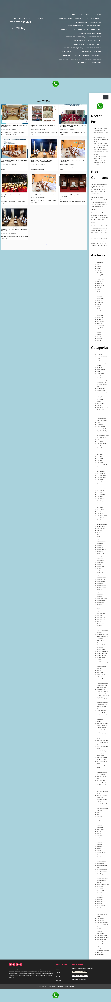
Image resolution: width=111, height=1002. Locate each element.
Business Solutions (101, 390)
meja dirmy (99, 556)
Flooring (99, 401)
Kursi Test (99, 511)
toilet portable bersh (101, 939)
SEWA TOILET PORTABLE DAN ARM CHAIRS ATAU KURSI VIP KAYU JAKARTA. (101, 130)
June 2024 (99, 306)
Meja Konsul (100, 573)
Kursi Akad (99, 445)
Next (47, 245)
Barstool (99, 375)
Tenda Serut (99, 903)
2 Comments (42, 164)
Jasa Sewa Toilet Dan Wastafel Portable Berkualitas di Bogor (102, 416)
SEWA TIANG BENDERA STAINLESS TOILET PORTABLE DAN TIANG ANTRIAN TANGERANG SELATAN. (100, 160)
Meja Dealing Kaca (101, 553)
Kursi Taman (100, 507)
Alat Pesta (99, 358)
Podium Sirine (100, 672)
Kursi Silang (100, 500)
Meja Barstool (100, 543)
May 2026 (99, 268)
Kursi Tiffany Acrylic (102, 515)
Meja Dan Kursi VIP (101, 549)
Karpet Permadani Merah (102, 433)
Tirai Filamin (100, 929)
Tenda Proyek (100, 895)
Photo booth (99, 668)
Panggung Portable (101, 657)
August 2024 (100, 302)
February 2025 (100, 298)
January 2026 (100, 277)
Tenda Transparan (101, 905)
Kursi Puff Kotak (101, 494)
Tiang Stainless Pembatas (102, 922)
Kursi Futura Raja (101, 471)
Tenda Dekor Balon (101, 861)
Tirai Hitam (99, 931)
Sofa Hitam (99, 823)
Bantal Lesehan (100, 373)
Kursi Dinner (100, 458)
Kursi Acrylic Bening (102, 443)
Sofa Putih (99, 835)
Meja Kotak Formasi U (102, 577)
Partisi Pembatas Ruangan (103, 662)
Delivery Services (101, 397)
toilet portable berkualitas (102, 937)
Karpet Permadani (101, 426)
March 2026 (99, 272)
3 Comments (13, 129)
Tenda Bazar (99, 857)
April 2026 (99, 270)
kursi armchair (100, 450)
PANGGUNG (100, 647)
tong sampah (100, 946)
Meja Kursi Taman (101, 581)
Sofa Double (100, 821)
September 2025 (100, 285)
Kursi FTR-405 (100, 462)
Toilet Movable (100, 933)
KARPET (99, 422)
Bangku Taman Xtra (101, 369)
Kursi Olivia (99, 486)
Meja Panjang (100, 594)
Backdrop (99, 365)
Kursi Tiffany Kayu (101, 517)
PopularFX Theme (69, 986)
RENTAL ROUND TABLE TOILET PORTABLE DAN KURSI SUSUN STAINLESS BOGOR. (99, 233)
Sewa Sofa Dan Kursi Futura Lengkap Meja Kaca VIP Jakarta (102, 772)
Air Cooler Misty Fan (102, 356)
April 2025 (99, 294)
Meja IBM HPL (100, 566)
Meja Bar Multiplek (101, 541)
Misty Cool (99, 642)
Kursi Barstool (100, 454)
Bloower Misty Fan (101, 382)
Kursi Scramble (100, 498)
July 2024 (99, 304)
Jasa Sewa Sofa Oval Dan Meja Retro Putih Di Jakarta (102, 409)
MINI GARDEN (100, 640)
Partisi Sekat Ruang (101, 666)
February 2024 (100, 315)
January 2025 (100, 300)
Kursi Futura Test (101, 473)
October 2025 (100, 283)
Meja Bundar (100, 547)
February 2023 (100, 340)
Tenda (98, 854)
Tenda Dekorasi (100, 863)
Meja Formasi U (100, 558)
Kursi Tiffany (100, 513)
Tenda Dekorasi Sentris (102, 871)
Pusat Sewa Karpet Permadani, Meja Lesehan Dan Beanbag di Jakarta (103, 681)
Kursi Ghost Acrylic (101, 475)
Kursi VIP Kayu (100, 522)
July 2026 (99, 264)
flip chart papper (100, 399)
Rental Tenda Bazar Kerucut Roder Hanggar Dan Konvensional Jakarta (103, 712)
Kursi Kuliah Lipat (101, 481)
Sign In (98, 812)
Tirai (98, 926)
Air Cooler (99, 354)
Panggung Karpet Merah (102, 651)
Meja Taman (99, 611)
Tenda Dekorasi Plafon (102, 869)
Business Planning (101, 388)
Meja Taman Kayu (101, 617)
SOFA (98, 814)
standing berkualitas (101, 852)
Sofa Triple (99, 846)
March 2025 (99, 296)
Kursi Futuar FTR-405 (102, 464)
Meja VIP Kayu (100, 626)
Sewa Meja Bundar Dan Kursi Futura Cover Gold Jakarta (102, 742)
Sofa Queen (99, 837)
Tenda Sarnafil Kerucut (102, 901)
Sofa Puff (99, 833)
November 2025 (100, 281)
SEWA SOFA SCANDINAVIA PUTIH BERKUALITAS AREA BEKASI (101, 152)
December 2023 (100, 319)
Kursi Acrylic (100, 441)
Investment (99, 405)
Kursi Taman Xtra (101, 509)
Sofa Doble (99, 818)
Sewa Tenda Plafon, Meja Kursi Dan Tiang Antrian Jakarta (103, 791)
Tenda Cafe (99, 859)
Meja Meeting (100, 589)
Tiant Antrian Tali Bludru (103, 924)
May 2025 (99, 291)
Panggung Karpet (101, 649)
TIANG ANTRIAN (101, 912)
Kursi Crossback (100, 456)
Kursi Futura (100, 467)
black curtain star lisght (102, 380)
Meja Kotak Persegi (101, 579)
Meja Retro (99, 604)
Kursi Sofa (99, 503)
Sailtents (99, 721)
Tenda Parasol (100, 886)
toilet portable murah (101, 941)
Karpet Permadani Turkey (103, 435)
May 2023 (99, 334)
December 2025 (100, 279)
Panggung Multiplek (101, 655)
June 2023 (99, 332)
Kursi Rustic (99, 496)
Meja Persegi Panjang (102, 598)
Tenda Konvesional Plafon (103, 884)
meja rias (99, 606)
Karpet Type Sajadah (101, 437)
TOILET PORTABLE (102, 935)
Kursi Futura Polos (101, 469)
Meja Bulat (99, 545)
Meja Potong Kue (101, 600)
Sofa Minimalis (100, 829)
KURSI (98, 439)
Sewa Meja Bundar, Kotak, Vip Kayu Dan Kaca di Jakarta (102, 753)
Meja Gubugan (100, 560)
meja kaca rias (100, 570)
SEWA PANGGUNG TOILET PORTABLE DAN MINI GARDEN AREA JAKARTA (99, 192)
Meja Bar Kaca (100, 539)
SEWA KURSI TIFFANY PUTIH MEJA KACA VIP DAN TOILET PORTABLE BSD (99, 246)
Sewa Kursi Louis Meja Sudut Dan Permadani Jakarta (102, 736)
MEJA (98, 532)
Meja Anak (99, 534)
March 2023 (99, 338)
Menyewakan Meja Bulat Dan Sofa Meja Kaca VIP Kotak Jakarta (102, 636)
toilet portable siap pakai (102, 943)
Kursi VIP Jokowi (101, 520)
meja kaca (99, 568)
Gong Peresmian (100, 403)
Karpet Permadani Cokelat (103, 428)
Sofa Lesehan (100, 827)
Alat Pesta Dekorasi (101, 361)
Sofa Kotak (99, 825)
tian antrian (99, 910)
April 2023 (99, 336)
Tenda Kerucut (100, 876)
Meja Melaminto (100, 592)
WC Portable (100, 952)
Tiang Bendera (100, 918)
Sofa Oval (99, 831)
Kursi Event (99, 460)
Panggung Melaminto (102, 653)
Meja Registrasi (100, 602)
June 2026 (99, 266)
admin (4, 129)
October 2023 (100, 323)
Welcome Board (100, 954)
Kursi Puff (99, 492)
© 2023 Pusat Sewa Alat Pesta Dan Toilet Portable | (50, 986)
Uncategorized (100, 948)
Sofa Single (99, 842)
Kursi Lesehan (100, 483)
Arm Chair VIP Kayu (102, 363)
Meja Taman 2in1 (101, 613)
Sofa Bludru (99, 816)
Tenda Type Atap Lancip (102, 907)
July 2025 (99, 287)
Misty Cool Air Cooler (102, 645)
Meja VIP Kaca (100, 623)
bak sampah (99, 367)
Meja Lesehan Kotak (101, 587)
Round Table (100, 717)
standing (99, 850)
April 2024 (99, 311)
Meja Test (99, 621)
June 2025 (99, 289)
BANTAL (99, 371)
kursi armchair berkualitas (103, 452)
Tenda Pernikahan (101, 890)
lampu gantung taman (102, 524)
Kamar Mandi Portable (102, 420)
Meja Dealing (100, 551)
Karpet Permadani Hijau (102, 430)
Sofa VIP (99, 848)
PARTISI (99, 659)
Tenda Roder (100, 897)
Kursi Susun (99, 505)
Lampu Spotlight (101, 528)
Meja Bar (99, 537)
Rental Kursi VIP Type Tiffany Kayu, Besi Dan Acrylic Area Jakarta (102, 691)
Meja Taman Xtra (101, 619)
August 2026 (100, 262)
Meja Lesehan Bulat (101, 585)
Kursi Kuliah (100, 479)
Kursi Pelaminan (100, 490)
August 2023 (100, 328)
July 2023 (99, 330)
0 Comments (71, 164)
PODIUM (99, 670)
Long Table (99, 530)
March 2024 (99, 313)
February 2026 (100, 275)
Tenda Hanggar (100, 874)
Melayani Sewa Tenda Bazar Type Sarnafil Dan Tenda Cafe (102, 630)
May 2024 (99, 308)
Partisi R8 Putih (100, 664)
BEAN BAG (100, 378)
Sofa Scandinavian (101, 840)
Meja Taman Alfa (101, 615)
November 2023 (100, 321)
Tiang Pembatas (100, 920)
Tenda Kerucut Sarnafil (102, 878)
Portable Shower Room (102, 676)
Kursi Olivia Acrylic (101, 488)
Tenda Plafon (100, 893)
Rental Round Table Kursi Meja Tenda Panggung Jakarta (103, 698)
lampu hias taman (101, 526)
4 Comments (42, 129)
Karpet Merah (100, 424)
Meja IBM (99, 564)
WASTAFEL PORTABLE (103, 950)
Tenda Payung (100, 888)
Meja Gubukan (100, 562)
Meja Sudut (99, 609)
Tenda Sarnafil (100, 899)
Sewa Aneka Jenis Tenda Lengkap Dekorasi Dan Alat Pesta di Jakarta (102, 725)
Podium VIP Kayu (101, 674)
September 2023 (100, 325)
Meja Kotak (99, 575)
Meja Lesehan (100, 583)
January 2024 (100, 317)
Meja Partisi (99, 596)
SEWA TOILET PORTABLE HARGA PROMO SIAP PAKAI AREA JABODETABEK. (101, 145)
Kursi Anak (99, 447)
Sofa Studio (99, 844)
